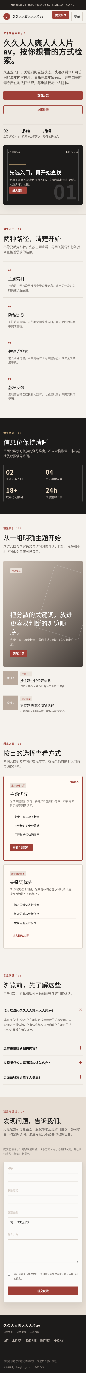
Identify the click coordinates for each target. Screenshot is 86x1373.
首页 (6, 1340)
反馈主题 (13, 1212)
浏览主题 (18, 653)
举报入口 (59, 1340)
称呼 (10, 1168)
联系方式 (13, 1190)
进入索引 (18, 190)
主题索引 (17, 1340)
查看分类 (43, 95)
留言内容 (13, 1234)
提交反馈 (60, 15)
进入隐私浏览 (21, 936)
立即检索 (43, 109)
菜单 (77, 16)
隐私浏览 (31, 1340)
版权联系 (45, 1340)
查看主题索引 (21, 847)
